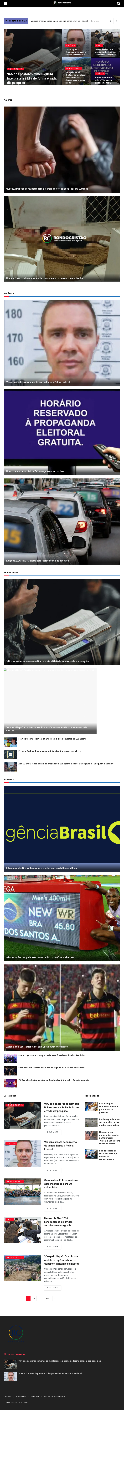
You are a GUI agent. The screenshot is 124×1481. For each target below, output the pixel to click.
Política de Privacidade (54, 1396)
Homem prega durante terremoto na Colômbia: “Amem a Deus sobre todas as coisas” (109, 1138)
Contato (7, 1396)
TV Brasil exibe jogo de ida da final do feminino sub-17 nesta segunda (53, 1080)
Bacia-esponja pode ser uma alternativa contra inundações (109, 1122)
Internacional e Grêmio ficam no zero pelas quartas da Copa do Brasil (41, 868)
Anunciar (35, 1396)
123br (14, 1403)
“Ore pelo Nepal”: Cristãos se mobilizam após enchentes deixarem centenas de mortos (75, 77)
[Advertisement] (62, 1433)
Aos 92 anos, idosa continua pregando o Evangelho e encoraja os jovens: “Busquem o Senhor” (66, 764)
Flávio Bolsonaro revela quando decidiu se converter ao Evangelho (52, 739)
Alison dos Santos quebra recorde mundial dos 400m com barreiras (41, 957)
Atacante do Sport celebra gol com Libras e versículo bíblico (37, 1046)
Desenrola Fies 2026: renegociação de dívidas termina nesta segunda (63, 21)
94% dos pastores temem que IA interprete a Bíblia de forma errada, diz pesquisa (32, 78)
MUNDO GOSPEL (15, 69)
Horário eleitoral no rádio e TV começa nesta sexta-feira (103, 80)
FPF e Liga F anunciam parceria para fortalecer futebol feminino (51, 1055)
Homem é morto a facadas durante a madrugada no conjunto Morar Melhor (45, 278)
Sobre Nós (21, 1396)
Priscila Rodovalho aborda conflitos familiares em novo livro (49, 751)
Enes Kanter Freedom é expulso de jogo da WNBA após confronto (51, 1067)
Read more (52, 1132)
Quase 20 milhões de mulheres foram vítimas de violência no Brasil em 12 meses (47, 188)
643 (47, 1298)
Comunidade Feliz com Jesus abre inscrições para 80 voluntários (61, 1184)
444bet (7, 1403)
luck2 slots (24, 1403)
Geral (99, 45)
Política (70, 45)
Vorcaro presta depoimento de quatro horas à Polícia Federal (75, 52)
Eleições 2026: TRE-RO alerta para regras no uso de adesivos (37, 560)
